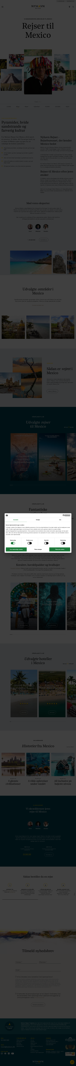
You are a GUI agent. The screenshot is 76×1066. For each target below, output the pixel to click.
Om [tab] (60, 519)
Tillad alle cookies (59, 549)
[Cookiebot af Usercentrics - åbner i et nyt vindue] (63, 515)
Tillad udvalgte (38, 549)
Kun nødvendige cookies (16, 549)
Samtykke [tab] (15, 519)
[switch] (30, 543)
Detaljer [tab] (38, 519)
